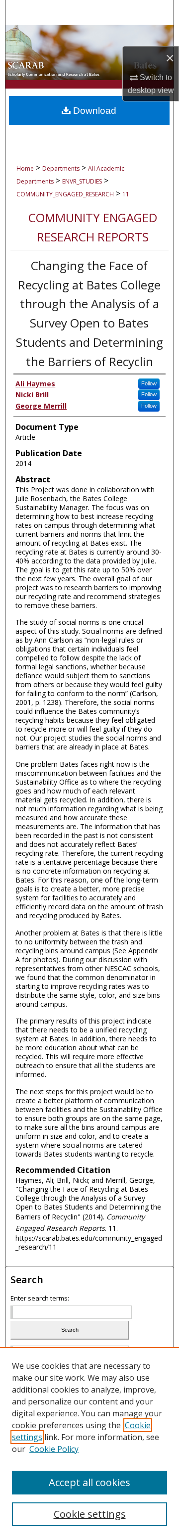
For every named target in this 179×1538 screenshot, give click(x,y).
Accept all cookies (89, 1482)
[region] (89, 1442)
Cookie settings (90, 1514)
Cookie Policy (54, 1449)
